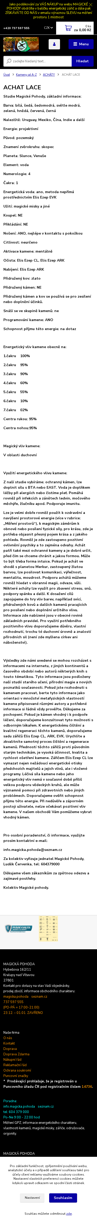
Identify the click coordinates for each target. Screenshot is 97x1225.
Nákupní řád (12, 1059)
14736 (87, 1086)
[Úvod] (22, 44)
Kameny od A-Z (26, 75)
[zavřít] (90, 5)
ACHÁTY (49, 75)
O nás (7, 1038)
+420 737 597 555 (16, 28)
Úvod (6, 75)
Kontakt (9, 1043)
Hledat (82, 61)
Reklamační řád (15, 1065)
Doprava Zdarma (16, 1054)
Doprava (10, 1049)
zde (69, 1214)
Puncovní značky (15, 1076)
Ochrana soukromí (17, 1070)
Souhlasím (63, 1197)
